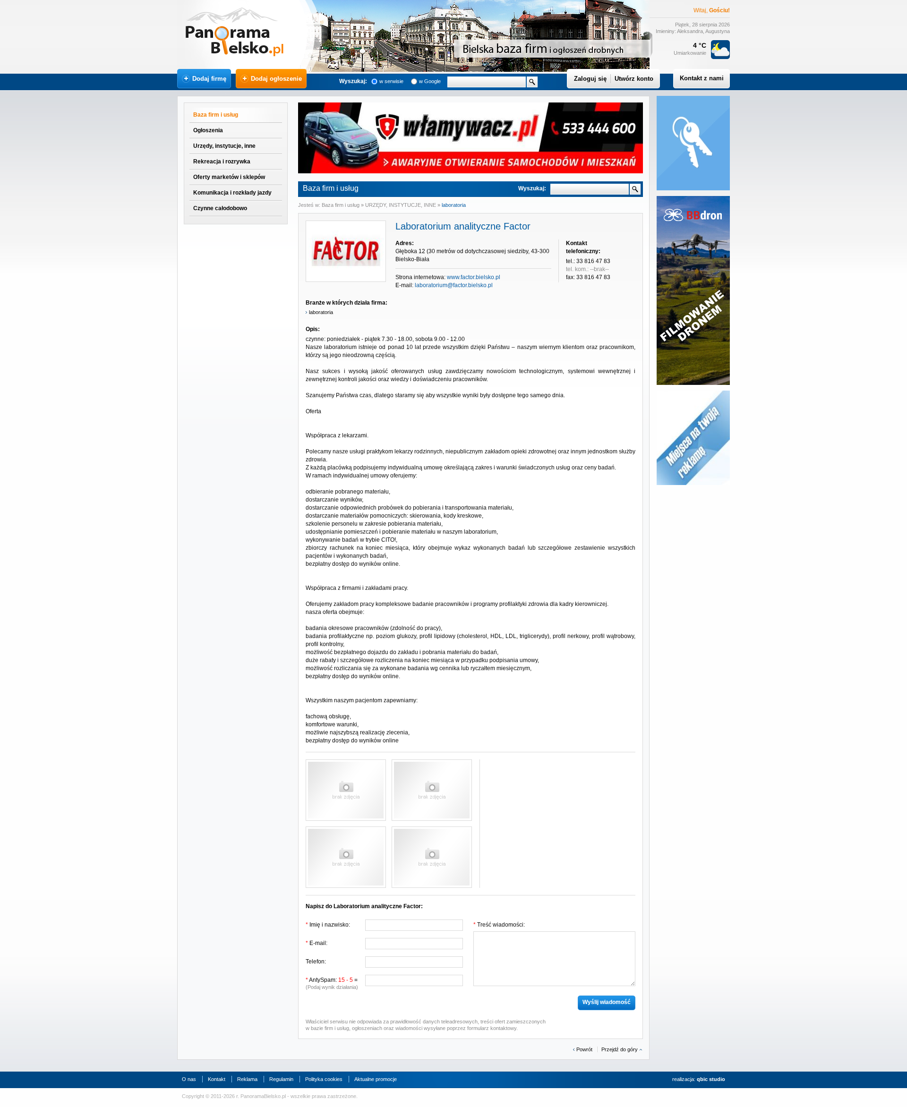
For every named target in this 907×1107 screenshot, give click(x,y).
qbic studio (711, 1079)
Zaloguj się (590, 78)
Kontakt (216, 1079)
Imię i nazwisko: (328, 924)
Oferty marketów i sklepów (229, 177)
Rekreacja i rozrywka (221, 161)
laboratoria (454, 205)
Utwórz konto (634, 78)
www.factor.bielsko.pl (473, 277)
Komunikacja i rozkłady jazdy (232, 192)
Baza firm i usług (215, 114)
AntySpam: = (332, 983)
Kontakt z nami (702, 78)
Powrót (584, 1049)
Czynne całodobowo (220, 208)
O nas (189, 1079)
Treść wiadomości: (499, 924)
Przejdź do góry (619, 1049)
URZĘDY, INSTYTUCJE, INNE (400, 205)
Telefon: (316, 961)
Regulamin (281, 1079)
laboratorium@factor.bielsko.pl (454, 285)
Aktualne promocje (375, 1079)
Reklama (247, 1079)
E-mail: (316, 943)
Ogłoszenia (208, 130)
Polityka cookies (323, 1079)
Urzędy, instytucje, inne (224, 146)
